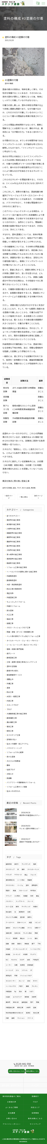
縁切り (16, 864)
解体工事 (10, 731)
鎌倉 (27, 986)
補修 (23, 869)
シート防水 (21, 880)
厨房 (13, 944)
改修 (31, 896)
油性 (28, 960)
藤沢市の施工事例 (13, 546)
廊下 (33, 944)
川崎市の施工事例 (13, 528)
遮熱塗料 (34, 885)
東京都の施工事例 (13, 524)
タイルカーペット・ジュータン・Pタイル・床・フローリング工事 (23, 640)
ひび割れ (17, 896)
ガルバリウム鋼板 (19, 928)
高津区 (28, 1013)
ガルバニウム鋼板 (11, 917)
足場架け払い (12, 739)
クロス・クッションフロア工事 (18, 627)
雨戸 (31, 1002)
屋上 (26, 875)
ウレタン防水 (27, 933)
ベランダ (9, 875)
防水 (20, 991)
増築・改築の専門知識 (15, 649)
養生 (37, 896)
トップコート (20, 901)
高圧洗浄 (10, 593)
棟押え (29, 917)
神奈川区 (16, 1002)
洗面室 (25, 896)
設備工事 (10, 623)
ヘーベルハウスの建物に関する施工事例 (22, 571)
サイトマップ (35, 1124)
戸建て (21, 986)
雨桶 (37, 1002)
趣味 (8, 765)
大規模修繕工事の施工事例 (17, 713)
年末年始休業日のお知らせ (14, 1013)
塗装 (14, 488)
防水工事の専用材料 (14, 589)
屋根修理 (9, 864)
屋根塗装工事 (12, 657)
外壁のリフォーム (13, 606)
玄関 (15, 965)
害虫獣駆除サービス (14, 675)
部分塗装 (10, 610)
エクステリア (17, 997)
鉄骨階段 (30, 965)
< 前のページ (9, 496)
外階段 (8, 949)
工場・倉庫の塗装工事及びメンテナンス (22, 662)
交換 (28, 912)
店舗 (7, 944)
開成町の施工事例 (13, 563)
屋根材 (8, 928)
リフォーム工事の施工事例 (17, 567)
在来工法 (17, 933)
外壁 (7, 1018)
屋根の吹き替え (12, 670)
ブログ (19, 488)
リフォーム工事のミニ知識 (17, 787)
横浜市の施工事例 (13, 520)
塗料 (27, 885)
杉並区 (8, 997)
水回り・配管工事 (13, 696)
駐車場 (22, 965)
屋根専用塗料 (12, 580)
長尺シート (11, 653)
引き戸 (22, 960)
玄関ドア (37, 928)
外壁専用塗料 (12, 576)
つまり (31, 991)
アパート (30, 1018)
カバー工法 (9, 906)
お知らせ (10, 774)
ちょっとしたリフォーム (16, 602)
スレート (30, 901)
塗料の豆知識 (7, 488)
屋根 (13, 1018)
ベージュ (20, 885)
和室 (30, 922)
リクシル (24, 970)
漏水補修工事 (12, 722)
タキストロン (10, 885)
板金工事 (10, 619)
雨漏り (8, 890)
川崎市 (28, 1007)
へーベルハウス (11, 986)
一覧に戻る (23, 497)
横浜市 (8, 1002)
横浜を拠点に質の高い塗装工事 (15, 480)
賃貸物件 (22, 912)
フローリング (23, 890)
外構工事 (10, 683)
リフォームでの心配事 (15, 752)
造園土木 (10, 679)
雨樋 (36, 933)
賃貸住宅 (9, 975)
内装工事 (10, 701)
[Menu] (43, 3)
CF (31, 970)
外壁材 (35, 906)
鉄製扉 (15, 938)
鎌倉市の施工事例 (13, 541)
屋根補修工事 (12, 718)
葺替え (19, 944)
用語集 (33, 488)
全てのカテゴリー (13, 516)
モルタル (14, 960)
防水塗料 (9, 912)
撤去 (36, 938)
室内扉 (22, 917)
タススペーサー (11, 981)
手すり (35, 981)
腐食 (14, 890)
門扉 (15, 975)
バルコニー (9, 901)
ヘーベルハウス (35, 949)
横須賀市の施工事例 (14, 559)
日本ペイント (21, 922)
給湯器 (8, 954)
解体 (17, 906)
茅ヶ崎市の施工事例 (14, 554)
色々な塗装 (26, 488)
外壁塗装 (9, 991)
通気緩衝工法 (10, 880)
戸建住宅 (36, 960)
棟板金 (27, 944)
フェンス (33, 875)
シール (29, 938)
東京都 (27, 997)
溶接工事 (9, 933)
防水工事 (10, 692)
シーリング (9, 970)
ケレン (8, 938)
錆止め (22, 938)
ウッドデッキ (26, 864)
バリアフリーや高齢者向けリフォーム (21, 782)
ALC (7, 960)
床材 (28, 981)
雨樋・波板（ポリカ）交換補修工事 (20, 632)
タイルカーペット (33, 869)
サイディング (26, 906)
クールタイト (10, 922)
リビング (37, 922)
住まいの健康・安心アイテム (17, 744)
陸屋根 (29, 880)
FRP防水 (33, 890)
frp (15, 991)
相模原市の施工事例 (14, 533)
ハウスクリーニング (14, 748)
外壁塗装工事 (12, 597)
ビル (17, 970)
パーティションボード (20, 949)
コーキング (16, 954)
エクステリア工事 (13, 735)
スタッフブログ (12, 705)
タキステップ (10, 869)
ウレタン (35, 986)
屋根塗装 (24, 1002)
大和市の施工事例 (13, 550)
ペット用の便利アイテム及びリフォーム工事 (23, 636)
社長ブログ (11, 769)
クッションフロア (26, 975)
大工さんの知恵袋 (13, 761)
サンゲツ (33, 954)
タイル (29, 928)
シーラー (9, 965)
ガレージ (21, 981)
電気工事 (10, 726)
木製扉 (25, 954)
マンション (21, 1018)
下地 (39, 944)
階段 (34, 864)
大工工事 (10, 614)
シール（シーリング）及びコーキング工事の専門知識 (23, 645)
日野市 (34, 997)
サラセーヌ (18, 875)
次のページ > (38, 496)
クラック (9, 896)
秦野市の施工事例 (13, 537)
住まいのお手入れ (13, 791)
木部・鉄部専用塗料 (14, 584)
